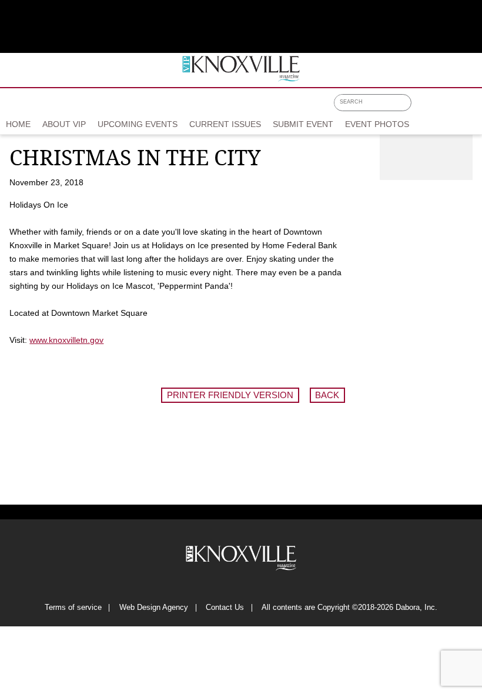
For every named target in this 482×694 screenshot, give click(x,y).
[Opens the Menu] (472, 104)
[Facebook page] (421, 106)
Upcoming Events (138, 124)
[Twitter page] (437, 106)
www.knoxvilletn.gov (66, 340)
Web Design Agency (153, 608)
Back (327, 395)
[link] (18, 124)
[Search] (405, 103)
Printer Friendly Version (230, 395)
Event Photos (377, 124)
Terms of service (73, 608)
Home (18, 124)
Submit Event (303, 124)
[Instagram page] (452, 106)
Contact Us (225, 608)
